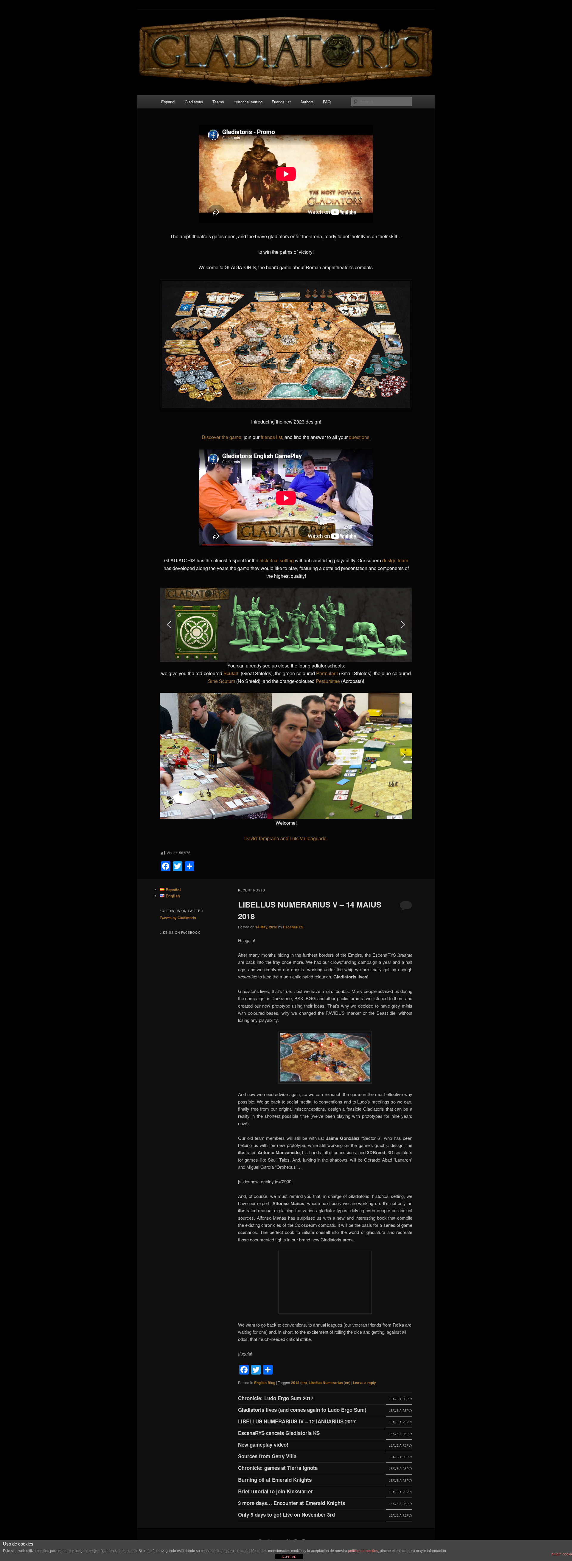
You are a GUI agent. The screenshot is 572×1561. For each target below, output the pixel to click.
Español (168, 102)
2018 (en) (299, 1382)
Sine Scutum (221, 681)
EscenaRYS (293, 927)
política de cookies (363, 1551)
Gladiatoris (194, 102)
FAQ (327, 102)
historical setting (276, 560)
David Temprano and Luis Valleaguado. (286, 838)
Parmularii (327, 673)
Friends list (281, 102)
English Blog (264, 1382)
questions (359, 437)
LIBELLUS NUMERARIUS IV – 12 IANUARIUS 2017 (297, 1421)
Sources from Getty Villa (267, 1456)
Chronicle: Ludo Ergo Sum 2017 (275, 1398)
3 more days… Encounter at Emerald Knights (291, 1502)
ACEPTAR (289, 1557)
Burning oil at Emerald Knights (275, 1479)
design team (395, 560)
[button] (169, 624)
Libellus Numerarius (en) (329, 1382)
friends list (271, 437)
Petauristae (328, 681)
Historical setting (248, 102)
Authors (307, 102)
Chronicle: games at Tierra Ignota (278, 1467)
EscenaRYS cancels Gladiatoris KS (279, 1433)
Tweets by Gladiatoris (178, 917)
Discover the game (221, 437)
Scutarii (231, 673)
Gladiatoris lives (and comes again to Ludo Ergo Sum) (302, 1409)
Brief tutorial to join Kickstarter (275, 1491)
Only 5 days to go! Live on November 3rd (286, 1514)
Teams (218, 102)
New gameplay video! (263, 1444)
